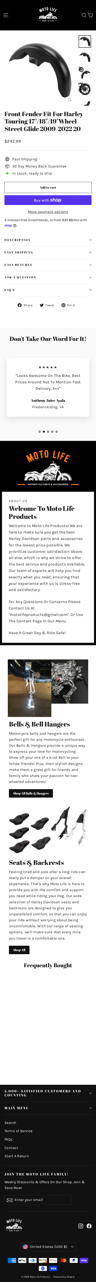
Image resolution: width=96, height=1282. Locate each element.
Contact (11, 1148)
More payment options (48, 211)
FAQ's (9, 290)
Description (17, 240)
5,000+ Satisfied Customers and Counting (42, 1093)
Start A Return (16, 1156)
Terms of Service (18, 1131)
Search (10, 1123)
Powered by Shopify (64, 1277)
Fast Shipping (18, 252)
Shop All (19, 950)
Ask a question (20, 277)
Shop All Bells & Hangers (31, 793)
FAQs (8, 1139)
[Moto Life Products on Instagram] (80, 1226)
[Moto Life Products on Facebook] (89, 1226)
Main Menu (16, 1108)
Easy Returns (18, 265)
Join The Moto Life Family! (36, 1174)
